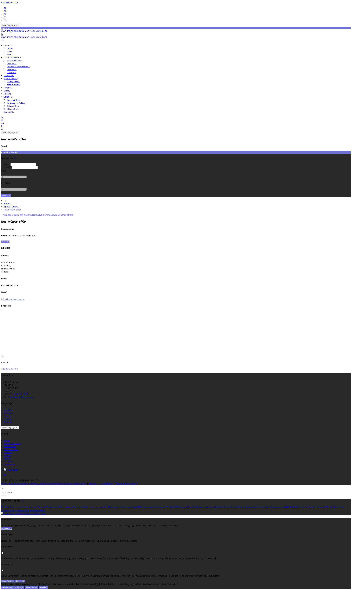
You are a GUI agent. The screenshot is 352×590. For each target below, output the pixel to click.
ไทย (268, 507)
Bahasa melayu (130, 507)
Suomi (78, 507)
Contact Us (9, 464)
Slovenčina (35, 510)
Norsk (242, 507)
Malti (140, 507)
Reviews (8, 458)
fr (5, 16)
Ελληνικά (8, 413)
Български (149, 507)
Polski (312, 507)
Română (330, 507)
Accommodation (12, 443)
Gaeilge (85, 507)
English (7, 416)
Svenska (339, 507)
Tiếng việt (320, 507)
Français (8, 419)
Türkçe (261, 507)
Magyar (183, 507)
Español (58, 507)
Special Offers (11, 449)
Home (7, 440)
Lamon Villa (10, 446)
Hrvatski (191, 507)
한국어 (293, 507)
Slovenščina (23, 510)
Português (302, 507)
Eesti (64, 507)
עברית (226, 507)
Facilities (8, 452)
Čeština (170, 507)
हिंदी (176, 507)
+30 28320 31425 (9, 2)
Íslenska (233, 507)
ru (5, 19)
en (5, 13)
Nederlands (252, 507)
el (5, 10)
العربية (71, 507)
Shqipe (12, 510)
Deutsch (8, 409)
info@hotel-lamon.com (12, 299)
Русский (8, 422)
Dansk (49, 507)
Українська (276, 507)
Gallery (7, 455)
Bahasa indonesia (205, 507)
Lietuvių (94, 507)
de (5, 7)
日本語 (286, 507)
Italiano (219, 507)
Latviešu (103, 507)
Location (8, 461)
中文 (43, 510)
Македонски (114, 507)
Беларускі (161, 507)
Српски (5, 510)
